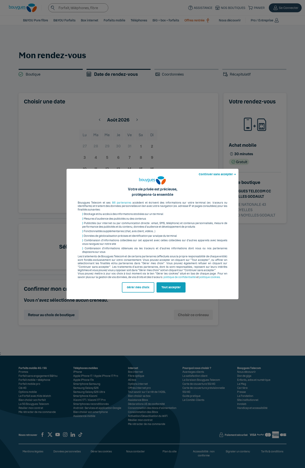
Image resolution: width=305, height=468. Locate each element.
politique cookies (209, 277)
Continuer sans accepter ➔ (217, 174)
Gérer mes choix (138, 287)
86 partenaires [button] (121, 202)
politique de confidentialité (179, 277)
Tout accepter (171, 287)
